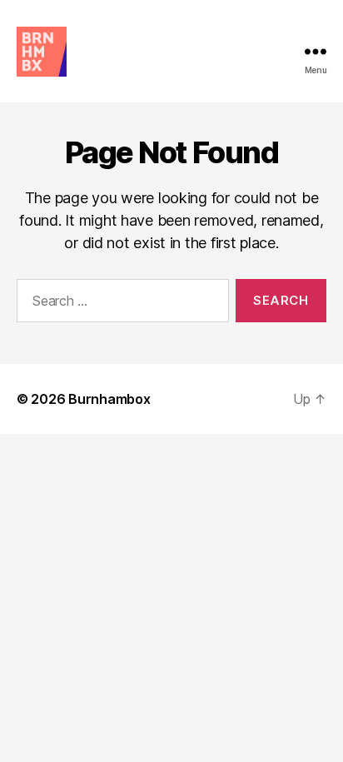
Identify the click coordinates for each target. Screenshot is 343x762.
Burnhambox (109, 399)
